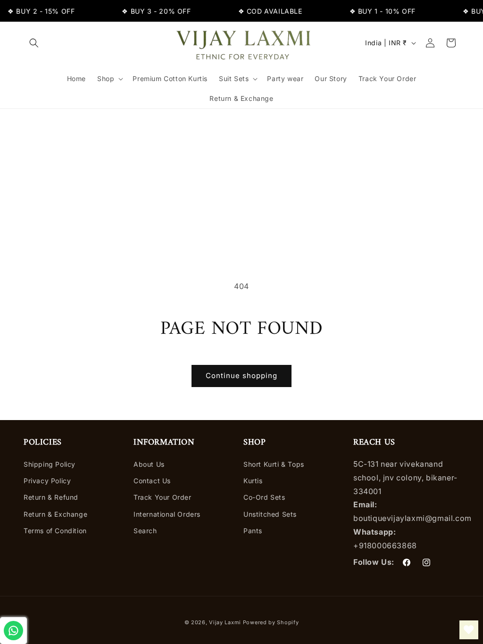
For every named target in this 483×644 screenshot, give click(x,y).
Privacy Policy (47, 481)
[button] (34, 43)
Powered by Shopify (271, 622)
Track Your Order (162, 497)
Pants (252, 531)
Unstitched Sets (270, 514)
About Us (149, 464)
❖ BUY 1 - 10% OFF (379, 11)
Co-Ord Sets (264, 497)
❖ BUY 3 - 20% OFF (153, 11)
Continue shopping (241, 375)
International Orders (166, 514)
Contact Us (152, 481)
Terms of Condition (55, 531)
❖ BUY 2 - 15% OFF (38, 11)
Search (145, 531)
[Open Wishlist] (468, 629)
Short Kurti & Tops (273, 464)
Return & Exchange (55, 514)
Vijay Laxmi (225, 622)
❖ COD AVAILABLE (267, 11)
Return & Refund (51, 497)
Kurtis (253, 481)
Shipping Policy (49, 464)
